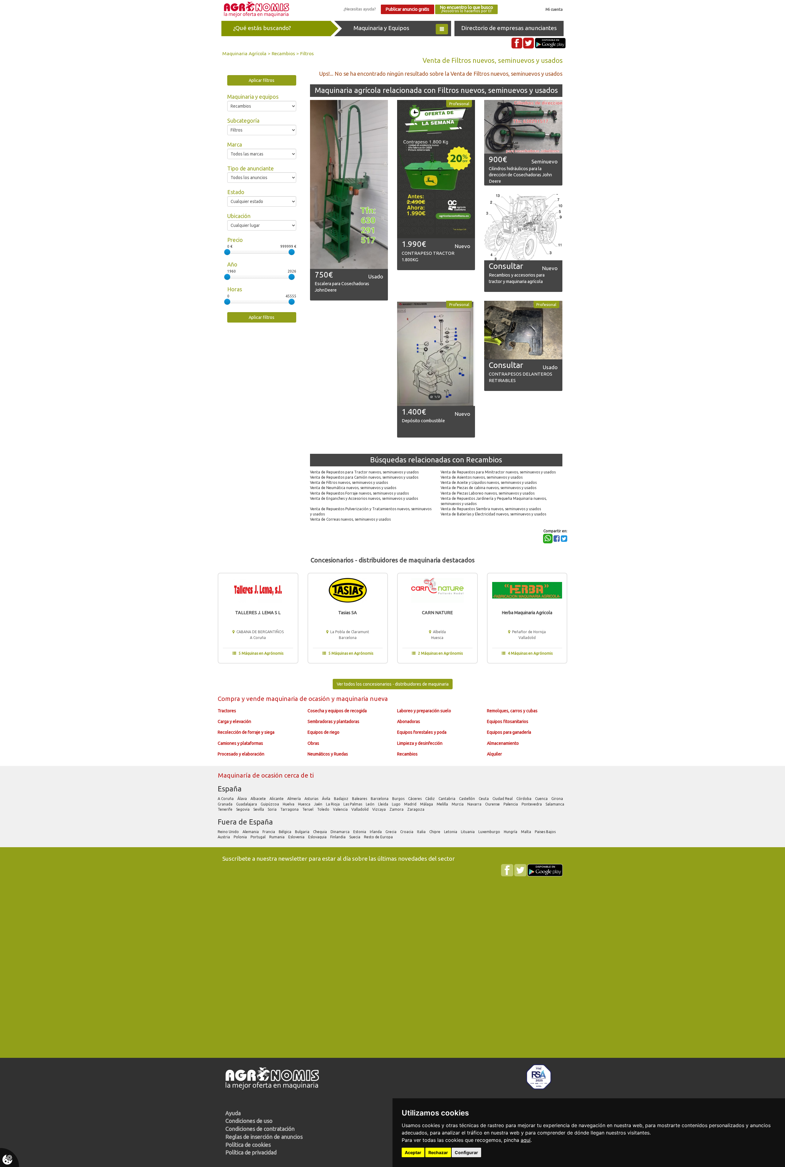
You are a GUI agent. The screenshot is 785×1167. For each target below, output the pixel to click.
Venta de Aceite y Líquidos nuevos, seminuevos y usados (489, 482)
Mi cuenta (554, 9)
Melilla (443, 804)
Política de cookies (248, 1145)
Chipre (435, 832)
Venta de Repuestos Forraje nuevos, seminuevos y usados (359, 493)
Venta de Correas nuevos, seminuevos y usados (350, 519)
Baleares (360, 799)
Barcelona (380, 799)
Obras (313, 743)
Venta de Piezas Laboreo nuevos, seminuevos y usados (487, 493)
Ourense (493, 804)
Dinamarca (340, 832)
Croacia (407, 832)
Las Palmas (353, 804)
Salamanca (555, 804)
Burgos (398, 799)
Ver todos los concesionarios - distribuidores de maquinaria (393, 684)
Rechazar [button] (438, 1152)
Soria (273, 809)
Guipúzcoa (270, 804)
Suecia (355, 837)
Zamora (396, 809)
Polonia (241, 837)
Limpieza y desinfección (419, 743)
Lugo (396, 804)
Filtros (307, 53)
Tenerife (225, 809)
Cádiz (430, 799)
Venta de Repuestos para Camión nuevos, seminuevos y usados (364, 477)
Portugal (258, 837)
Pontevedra (532, 804)
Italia (422, 832)
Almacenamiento (503, 743)
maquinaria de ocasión (298, 698)
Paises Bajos (546, 832)
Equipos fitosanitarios (507, 721)
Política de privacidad (251, 1152)
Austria (224, 837)
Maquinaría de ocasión (251, 775)
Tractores (227, 710)
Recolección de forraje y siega (246, 732)
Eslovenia (296, 837)
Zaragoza (416, 809)
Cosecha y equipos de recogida (337, 710)
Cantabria (447, 799)
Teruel (308, 809)
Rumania (277, 837)
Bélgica (285, 832)
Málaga (427, 804)
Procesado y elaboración (241, 754)
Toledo (323, 809)
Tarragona (290, 809)
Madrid (410, 804)
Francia (269, 832)
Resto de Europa (379, 837)
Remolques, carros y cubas (512, 710)
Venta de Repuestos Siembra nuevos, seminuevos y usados (491, 509)
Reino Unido (229, 832)
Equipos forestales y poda (421, 732)
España (230, 789)
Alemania (251, 832)
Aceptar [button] (413, 1152)
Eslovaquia (317, 837)
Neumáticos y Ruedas (328, 754)
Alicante (277, 799)
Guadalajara (247, 804)
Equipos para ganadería (509, 732)
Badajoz (341, 799)
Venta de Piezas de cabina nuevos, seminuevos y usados (488, 488)
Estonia (360, 832)
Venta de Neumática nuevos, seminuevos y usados (353, 488)
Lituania (468, 832)
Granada (225, 804)
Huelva (289, 804)
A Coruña (226, 799)
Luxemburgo (489, 832)
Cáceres (415, 799)
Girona (557, 799)
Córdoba (524, 799)
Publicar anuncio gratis (407, 9)
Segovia (243, 809)
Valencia (341, 809)
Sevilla (259, 809)
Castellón (467, 799)
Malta (526, 832)
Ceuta (484, 799)
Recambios (283, 53)
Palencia (511, 804)
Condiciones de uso (249, 1121)
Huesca (304, 804)
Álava (242, 799)
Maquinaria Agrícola (244, 53)
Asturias (311, 799)
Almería (294, 799)
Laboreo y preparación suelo (424, 710)
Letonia (451, 832)
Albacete (259, 799)
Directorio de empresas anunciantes (509, 28)
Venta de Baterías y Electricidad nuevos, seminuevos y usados (493, 514)
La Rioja (333, 804)
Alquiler (494, 754)
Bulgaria (302, 832)
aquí (525, 1140)
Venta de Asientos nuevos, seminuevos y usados (482, 477)
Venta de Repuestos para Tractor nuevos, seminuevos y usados (364, 472)
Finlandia (338, 837)
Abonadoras (408, 721)
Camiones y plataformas (240, 743)
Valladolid (360, 809)
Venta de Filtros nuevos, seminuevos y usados (349, 482)
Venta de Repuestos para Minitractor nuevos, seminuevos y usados (498, 472)
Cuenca (542, 799)
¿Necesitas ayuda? (359, 9)
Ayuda (233, 1113)
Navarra (474, 804)
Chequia (320, 832)
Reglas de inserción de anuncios (264, 1137)
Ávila (326, 799)
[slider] (227, 252)
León (370, 804)
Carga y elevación (234, 721)
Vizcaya (379, 809)
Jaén (318, 804)
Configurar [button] (466, 1152)
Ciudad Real (503, 799)
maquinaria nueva (362, 698)
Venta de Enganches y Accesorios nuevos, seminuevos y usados (364, 498)
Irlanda (376, 832)
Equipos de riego (323, 732)
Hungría (511, 832)
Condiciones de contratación (260, 1129)
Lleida (383, 804)
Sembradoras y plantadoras (333, 721)
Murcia (458, 804)
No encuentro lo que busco (466, 9)
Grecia (391, 832)
